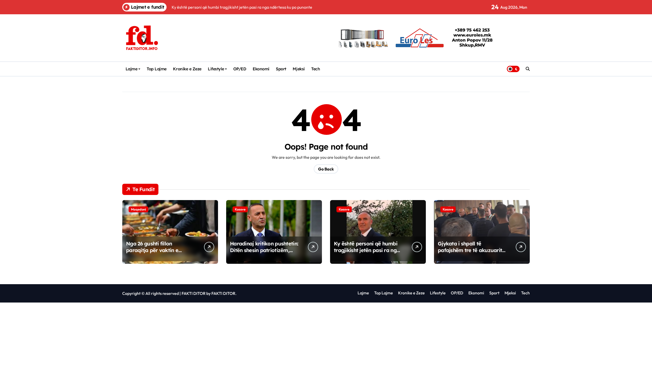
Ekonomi (261, 68)
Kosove (240, 209)
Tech (315, 68)
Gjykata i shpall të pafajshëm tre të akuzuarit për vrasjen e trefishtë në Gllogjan (470, 253)
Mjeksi (299, 68)
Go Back (326, 169)
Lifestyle (216, 68)
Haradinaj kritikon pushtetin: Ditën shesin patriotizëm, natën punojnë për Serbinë (264, 250)
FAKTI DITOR (194, 293)
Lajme (132, 68)
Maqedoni (138, 209)
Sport (281, 68)
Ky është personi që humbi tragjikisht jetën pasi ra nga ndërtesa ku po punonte (367, 250)
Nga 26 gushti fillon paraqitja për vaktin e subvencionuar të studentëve (152, 253)
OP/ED (239, 68)
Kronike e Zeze (187, 68)
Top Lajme (157, 68)
